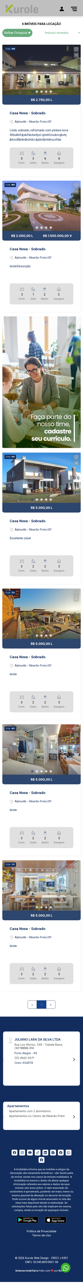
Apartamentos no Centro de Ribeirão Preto (37, 1116)
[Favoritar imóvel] (76, 49)
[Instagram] (22, 1152)
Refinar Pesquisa (16, 33)
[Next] (74, 70)
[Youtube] (30, 1152)
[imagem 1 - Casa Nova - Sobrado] (41, 70)
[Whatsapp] (68, 1152)
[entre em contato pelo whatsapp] (64, 1267)
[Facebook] (14, 1152)
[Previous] (8, 70)
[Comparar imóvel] (76, 55)
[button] (76, 49)
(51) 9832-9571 (24, 1058)
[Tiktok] (38, 1152)
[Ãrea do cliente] (62, 9)
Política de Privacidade (41, 1231)
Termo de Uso (41, 1235)
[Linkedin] (45, 1152)
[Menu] (73, 8)
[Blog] (53, 1152)
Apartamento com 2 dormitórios (30, 1111)
